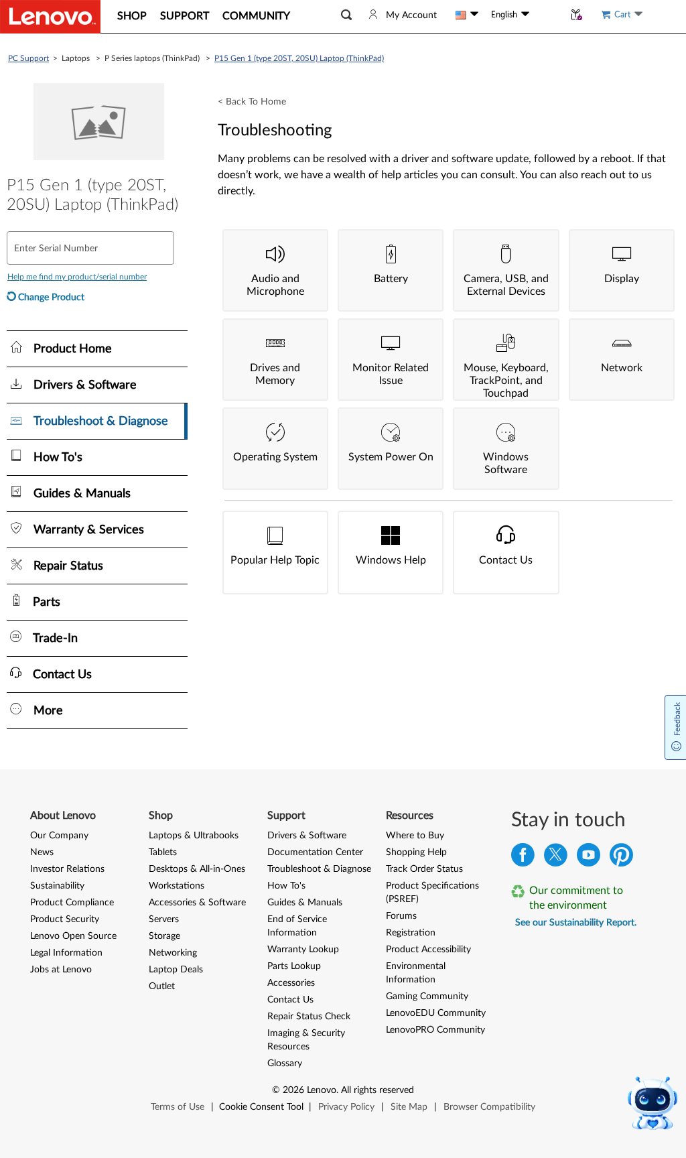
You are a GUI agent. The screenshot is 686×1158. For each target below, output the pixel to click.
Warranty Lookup (303, 949)
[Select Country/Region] (467, 15)
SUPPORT (184, 16)
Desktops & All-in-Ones (197, 869)
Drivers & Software (306, 835)
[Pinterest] (621, 858)
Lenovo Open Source (73, 936)
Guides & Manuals (304, 902)
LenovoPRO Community (435, 1030)
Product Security (64, 919)
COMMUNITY (256, 16)
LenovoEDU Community (436, 1013)
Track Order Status (424, 869)
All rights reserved (377, 1090)
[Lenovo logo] (50, 17)
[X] (555, 858)
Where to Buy (415, 835)
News (42, 852)
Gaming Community (427, 996)
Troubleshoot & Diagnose (319, 869)
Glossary (284, 1063)
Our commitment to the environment (576, 898)
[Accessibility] (546, 14)
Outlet (162, 986)
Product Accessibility (428, 949)
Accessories (291, 983)
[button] (346, 15)
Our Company (59, 835)
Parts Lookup (294, 966)
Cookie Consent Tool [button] (261, 1107)
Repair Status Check (308, 1016)
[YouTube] (588, 858)
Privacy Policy (346, 1107)
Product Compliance (72, 902)
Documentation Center (315, 852)
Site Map (409, 1107)
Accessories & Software (197, 902)
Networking (173, 953)
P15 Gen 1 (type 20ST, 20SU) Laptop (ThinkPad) (299, 58)
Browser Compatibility (489, 1107)
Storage (164, 936)
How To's (286, 886)
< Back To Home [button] (252, 102)
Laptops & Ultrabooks (193, 835)
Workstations (176, 886)
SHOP (132, 16)
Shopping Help (416, 852)
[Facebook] (523, 858)
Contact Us (290, 1000)
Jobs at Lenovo (61, 969)
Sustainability (57, 886)
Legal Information (66, 953)
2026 (293, 1090)
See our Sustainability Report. (575, 922)
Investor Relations (67, 869)
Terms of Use (177, 1107)
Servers (164, 919)
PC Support (28, 58)
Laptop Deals (176, 969)
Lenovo (321, 1090)
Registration (410, 933)
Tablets (163, 852)
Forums (401, 916)
